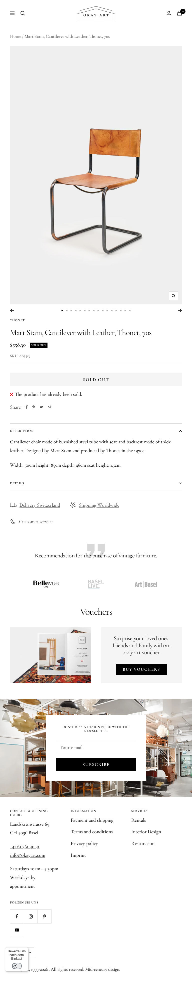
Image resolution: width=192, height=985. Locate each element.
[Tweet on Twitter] (41, 407)
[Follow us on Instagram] (31, 916)
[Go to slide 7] (89, 310)
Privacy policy (84, 843)
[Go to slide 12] (111, 310)
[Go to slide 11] (107, 310)
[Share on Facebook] (27, 407)
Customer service (35, 522)
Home (15, 36)
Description (22, 431)
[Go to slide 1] (62, 310)
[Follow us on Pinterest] (44, 916)
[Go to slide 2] (67, 310)
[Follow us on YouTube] (17, 930)
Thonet (17, 320)
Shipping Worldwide (99, 505)
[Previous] (12, 310)
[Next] (180, 310)
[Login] (168, 13)
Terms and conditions (92, 832)
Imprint (78, 855)
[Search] (22, 13)
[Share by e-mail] (49, 407)
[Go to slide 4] (75, 310)
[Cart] (179, 13)
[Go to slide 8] (93, 310)
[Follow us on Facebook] (17, 916)
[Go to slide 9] (98, 310)
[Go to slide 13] (116, 310)
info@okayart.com (27, 855)
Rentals (138, 820)
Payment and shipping (92, 820)
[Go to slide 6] (85, 310)
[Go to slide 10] (103, 310)
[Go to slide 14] (121, 310)
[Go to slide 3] (71, 310)
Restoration (142, 843)
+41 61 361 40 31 (25, 846)
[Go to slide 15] (125, 310)
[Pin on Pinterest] (33, 407)
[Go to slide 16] (129, 310)
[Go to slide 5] (80, 310)
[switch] (17, 966)
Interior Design (146, 832)
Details (17, 483)
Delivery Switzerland (40, 505)
